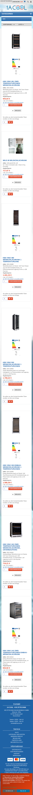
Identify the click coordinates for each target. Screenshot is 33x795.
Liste (20, 24)
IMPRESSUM (17, 755)
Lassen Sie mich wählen (10, 787)
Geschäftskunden (5, 1)
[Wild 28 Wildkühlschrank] (16, 146)
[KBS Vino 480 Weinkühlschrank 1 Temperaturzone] (16, 217)
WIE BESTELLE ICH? (17, 742)
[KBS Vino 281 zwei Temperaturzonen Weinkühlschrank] (16, 41)
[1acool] (16, 7)
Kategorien (7, 14)
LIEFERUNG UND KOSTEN (17, 734)
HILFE (17, 732)
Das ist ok (23, 791)
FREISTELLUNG (17, 740)
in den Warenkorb (15, 104)
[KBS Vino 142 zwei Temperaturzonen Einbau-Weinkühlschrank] (16, 610)
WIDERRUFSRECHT (17, 736)
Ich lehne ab (9, 791)
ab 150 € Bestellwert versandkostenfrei (13, 102)
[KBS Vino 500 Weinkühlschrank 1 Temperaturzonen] (16, 322)
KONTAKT (17, 753)
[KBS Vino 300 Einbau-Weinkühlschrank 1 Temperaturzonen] (16, 425)
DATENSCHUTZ (16, 749)
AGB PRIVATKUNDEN (16, 751)
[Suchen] (27, 1)
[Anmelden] (30, 1)
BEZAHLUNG (17, 738)
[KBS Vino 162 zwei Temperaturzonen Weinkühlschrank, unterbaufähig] (16, 530)
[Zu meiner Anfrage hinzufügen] (10, 122)
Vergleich (18, 110)
